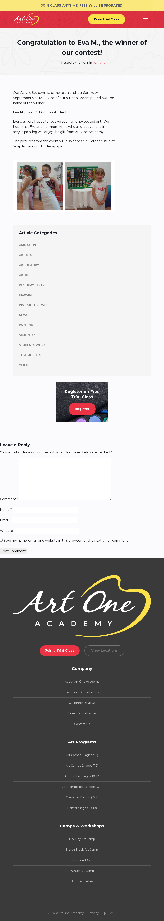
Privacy (94, 913)
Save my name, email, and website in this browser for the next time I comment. (66, 540)
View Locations (104, 650)
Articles (26, 275)
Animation (27, 245)
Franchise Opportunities (82, 692)
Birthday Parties (82, 881)
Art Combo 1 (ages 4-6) (82, 755)
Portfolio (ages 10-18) (82, 808)
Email (5, 520)
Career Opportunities (82, 713)
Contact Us (82, 724)
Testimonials (30, 355)
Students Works (33, 345)
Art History (29, 265)
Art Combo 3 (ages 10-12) (82, 776)
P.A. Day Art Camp (82, 839)
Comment (9, 499)
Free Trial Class (106, 19)
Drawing (26, 295)
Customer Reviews (82, 703)
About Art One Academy (82, 681)
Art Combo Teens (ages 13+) (82, 787)
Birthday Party (31, 285)
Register (82, 409)
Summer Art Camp (82, 860)
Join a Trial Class (59, 650)
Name (6, 510)
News (23, 315)
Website (6, 531)
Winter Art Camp (82, 871)
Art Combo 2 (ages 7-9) (82, 765)
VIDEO (23, 365)
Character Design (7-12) (82, 797)
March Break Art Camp (82, 849)
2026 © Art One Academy (66, 913)
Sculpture (28, 335)
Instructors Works (35, 305)
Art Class (27, 255)
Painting (99, 62)
